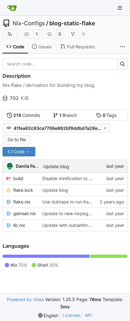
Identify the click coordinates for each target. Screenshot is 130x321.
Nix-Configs (29, 23)
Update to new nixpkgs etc (70, 213)
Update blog (56, 166)
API (88, 315)
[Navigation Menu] (120, 8)
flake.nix (22, 201)
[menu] (48, 315)
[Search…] (122, 64)
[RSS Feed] (10, 34)
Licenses (71, 315)
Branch (68, 115)
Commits (26, 115)
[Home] (12, 8)
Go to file (17, 139)
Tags (110, 115)
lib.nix (19, 225)
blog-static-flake (72, 23)
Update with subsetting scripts (74, 225)
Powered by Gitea (25, 299)
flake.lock (23, 190)
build (18, 178)
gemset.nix (24, 213)
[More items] (122, 46)
